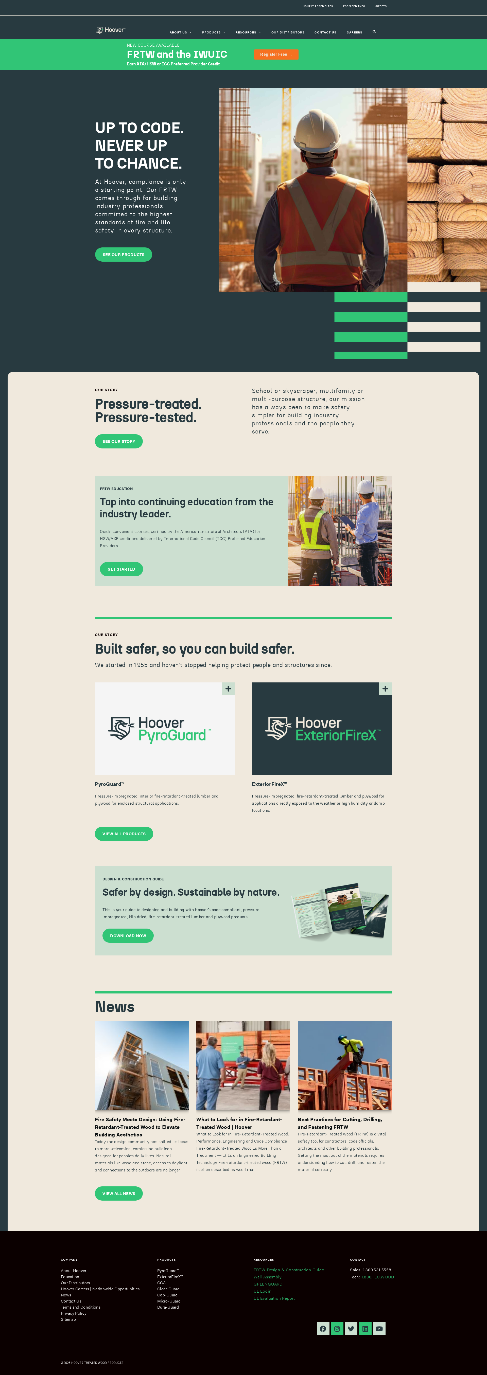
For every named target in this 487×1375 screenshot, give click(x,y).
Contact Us (71, 1301)
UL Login (262, 1291)
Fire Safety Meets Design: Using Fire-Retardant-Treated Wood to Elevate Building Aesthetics (140, 1126)
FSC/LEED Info (354, 6)
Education (70, 1276)
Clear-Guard (168, 1289)
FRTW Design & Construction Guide (289, 1270)
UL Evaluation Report (274, 1298)
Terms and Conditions (80, 1307)
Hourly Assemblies (318, 6)
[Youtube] (379, 1328)
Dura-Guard (168, 1307)
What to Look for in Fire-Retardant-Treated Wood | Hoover (239, 1122)
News (66, 1295)
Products (211, 32)
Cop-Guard (167, 1295)
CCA (161, 1283)
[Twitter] (351, 1328)
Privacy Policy (73, 1313)
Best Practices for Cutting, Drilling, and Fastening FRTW (340, 1122)
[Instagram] (337, 1328)
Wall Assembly (267, 1277)
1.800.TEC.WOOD (377, 1277)
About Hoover (73, 1270)
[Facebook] (323, 1328)
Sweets (381, 6)
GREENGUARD (268, 1284)
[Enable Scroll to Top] (477, 1365)
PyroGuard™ (168, 1270)
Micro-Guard (169, 1301)
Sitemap (68, 1319)
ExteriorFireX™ (170, 1276)
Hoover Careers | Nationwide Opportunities (100, 1289)
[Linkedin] (365, 1328)
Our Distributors (287, 32)
